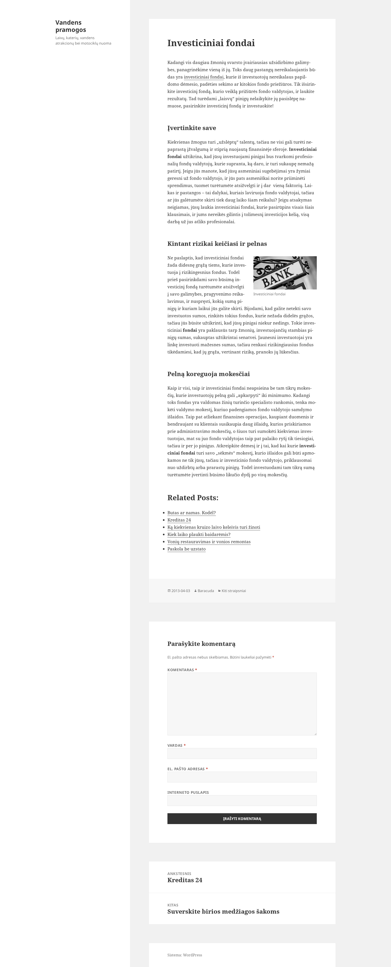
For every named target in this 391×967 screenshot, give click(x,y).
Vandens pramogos (70, 26)
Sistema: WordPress (184, 955)
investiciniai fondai (204, 77)
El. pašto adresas (187, 768)
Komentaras (182, 669)
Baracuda (206, 590)
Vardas (176, 745)
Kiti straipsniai (234, 590)
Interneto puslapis (188, 792)
